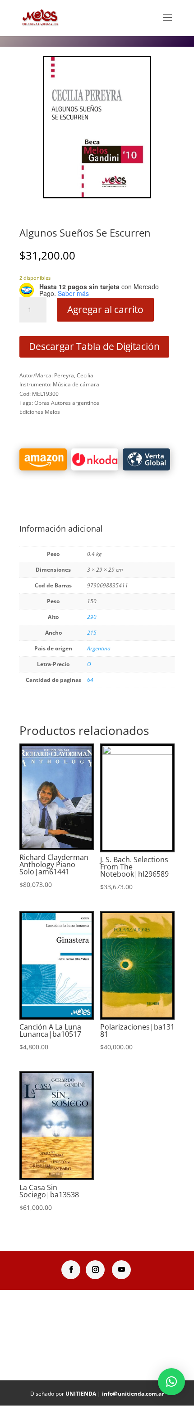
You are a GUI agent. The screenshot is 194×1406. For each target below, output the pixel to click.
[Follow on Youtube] (121, 1269)
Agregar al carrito (105, 309)
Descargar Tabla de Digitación (94, 346)
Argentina (99, 648)
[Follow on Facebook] (70, 1269)
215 (92, 632)
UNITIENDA (80, 1393)
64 (90, 680)
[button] (171, 1381)
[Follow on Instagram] (95, 1269)
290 (92, 617)
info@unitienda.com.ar (133, 1393)
